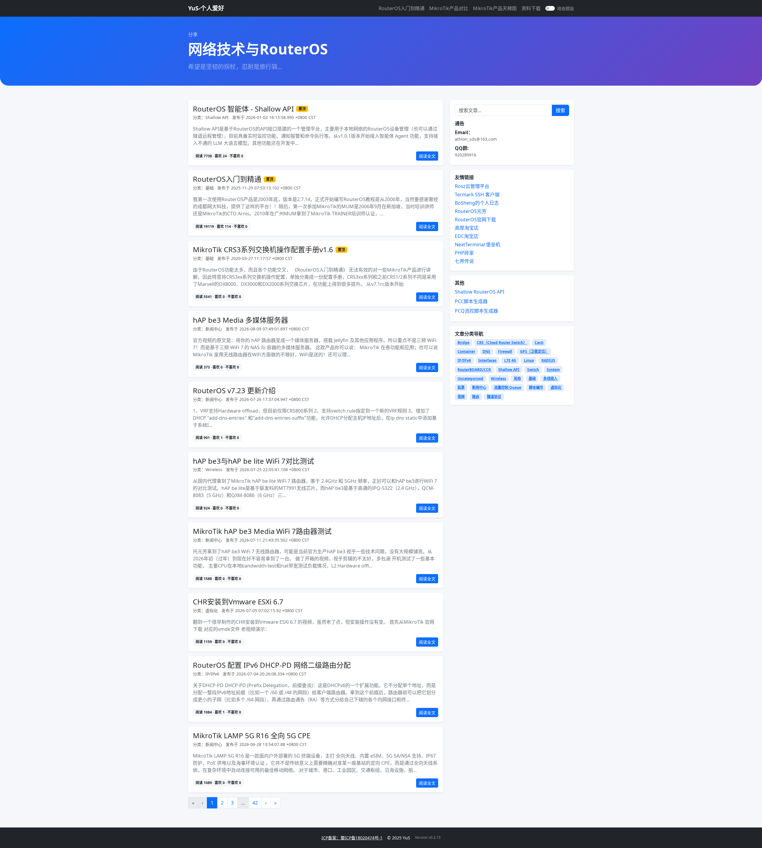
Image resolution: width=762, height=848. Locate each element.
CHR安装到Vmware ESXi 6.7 (238, 602)
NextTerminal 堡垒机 (477, 244)
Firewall (505, 351)
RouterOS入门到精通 (401, 8)
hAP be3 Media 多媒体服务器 (240, 320)
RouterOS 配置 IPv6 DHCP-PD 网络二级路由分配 (272, 665)
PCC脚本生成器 (471, 301)
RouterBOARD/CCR (474, 369)
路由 (475, 396)
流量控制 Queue (507, 387)
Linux (529, 360)
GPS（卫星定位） (534, 351)
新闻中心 (479, 387)
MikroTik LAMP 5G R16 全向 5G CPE (251, 735)
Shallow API (508, 369)
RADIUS (548, 360)
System (553, 369)
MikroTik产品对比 (448, 8)
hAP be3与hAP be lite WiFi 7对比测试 (253, 461)
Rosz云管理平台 (472, 186)
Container (466, 351)
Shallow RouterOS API (479, 292)
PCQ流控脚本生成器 (476, 311)
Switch (533, 369)
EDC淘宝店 (466, 236)
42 (255, 803)
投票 (461, 387)
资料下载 (531, 8)
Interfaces (487, 360)
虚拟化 (556, 387)
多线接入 (550, 378)
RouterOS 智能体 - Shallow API (243, 109)
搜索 (560, 110)
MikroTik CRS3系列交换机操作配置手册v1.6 (263, 249)
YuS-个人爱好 (206, 8)
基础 (532, 378)
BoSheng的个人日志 (477, 203)
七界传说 (464, 261)
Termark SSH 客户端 (477, 194)
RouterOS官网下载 (475, 219)
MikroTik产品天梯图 (495, 8)
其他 (517, 378)
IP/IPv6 (464, 360)
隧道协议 (494, 396)
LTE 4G (510, 360)
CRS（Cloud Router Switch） (502, 342)
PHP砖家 (464, 253)
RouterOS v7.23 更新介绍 (234, 390)
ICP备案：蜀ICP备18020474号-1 (351, 838)
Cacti (539, 342)
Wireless (498, 378)
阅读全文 (427, 156)
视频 (461, 396)
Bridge (463, 342)
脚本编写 (536, 387)
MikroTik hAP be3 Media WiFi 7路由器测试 (262, 531)
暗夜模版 (565, 8)
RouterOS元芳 (470, 211)
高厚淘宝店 (467, 228)
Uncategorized (470, 378)
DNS (486, 351)
